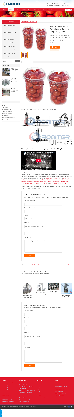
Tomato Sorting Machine (10, 29)
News (29, 9)
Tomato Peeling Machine (10, 36)
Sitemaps (39, 395)
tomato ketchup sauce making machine (39, 180)
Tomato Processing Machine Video (44, 397)
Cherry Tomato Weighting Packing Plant (51, 264)
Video (17, 9)
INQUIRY (56, 47)
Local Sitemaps (32, 406)
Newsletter (39, 393)
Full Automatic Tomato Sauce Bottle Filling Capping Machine (14, 91)
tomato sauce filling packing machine (30, 181)
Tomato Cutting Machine (10, 32)
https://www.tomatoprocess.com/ (53, 5)
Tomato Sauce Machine (9, 39)
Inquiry (38, 391)
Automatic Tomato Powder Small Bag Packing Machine (66, 296)
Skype (71, 406)
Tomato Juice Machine (9, 43)
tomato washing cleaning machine (54, 178)
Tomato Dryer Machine (9, 46)
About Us (23, 9)
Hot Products (6, 65)
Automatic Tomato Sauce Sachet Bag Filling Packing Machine (36, 273)
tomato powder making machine (58, 183)
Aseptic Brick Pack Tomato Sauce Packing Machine (27, 296)
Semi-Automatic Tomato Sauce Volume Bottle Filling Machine (36, 271)
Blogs (42, 9)
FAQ (38, 389)
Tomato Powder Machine (10, 50)
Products (11, 9)
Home (4, 9)
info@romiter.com (66, 3)
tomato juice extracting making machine (59, 180)
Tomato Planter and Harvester (11, 57)
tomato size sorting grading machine (39, 183)
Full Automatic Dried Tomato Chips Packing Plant (40, 293)
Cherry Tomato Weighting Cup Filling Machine (33, 264)
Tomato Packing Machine (29, 21)
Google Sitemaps (25, 406)
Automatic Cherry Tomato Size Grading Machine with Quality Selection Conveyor (27, 392)
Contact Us (36, 9)
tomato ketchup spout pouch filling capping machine (53, 181)
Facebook (69, 406)
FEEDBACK (54, 50)
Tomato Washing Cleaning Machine (9, 26)
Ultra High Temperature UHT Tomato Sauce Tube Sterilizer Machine (14, 82)
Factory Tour (39, 387)
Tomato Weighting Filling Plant (65, 264)
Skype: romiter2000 (65, 5)
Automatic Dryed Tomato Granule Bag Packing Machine (53, 292)
